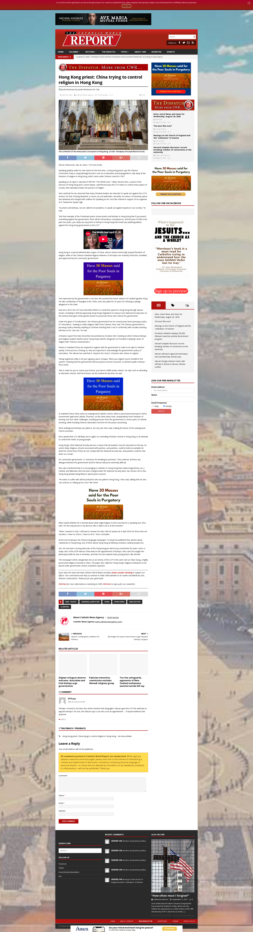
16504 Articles (113, 617)
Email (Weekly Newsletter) (69, 872)
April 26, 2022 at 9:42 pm (76, 702)
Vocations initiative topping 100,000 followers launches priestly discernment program (171, 336)
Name (61, 795)
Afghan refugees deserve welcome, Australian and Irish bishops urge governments (72, 681)
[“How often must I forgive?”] (172, 866)
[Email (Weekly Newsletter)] (188, 43)
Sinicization (134, 602)
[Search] (194, 37)
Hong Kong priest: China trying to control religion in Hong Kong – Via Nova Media (97, 736)
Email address (158, 387)
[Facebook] (179, 43)
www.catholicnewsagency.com (109, 621)
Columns (73, 52)
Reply (63, 719)
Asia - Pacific (71, 602)
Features (90, 52)
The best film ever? (163, 126)
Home (61, 52)
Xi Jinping (65, 607)
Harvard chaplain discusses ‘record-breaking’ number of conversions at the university (172, 149)
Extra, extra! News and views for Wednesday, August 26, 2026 (169, 115)
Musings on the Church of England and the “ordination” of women (172, 136)
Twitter (61, 868)
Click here (63, 584)
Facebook (62, 864)
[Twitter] (184, 43)
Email (61, 803)
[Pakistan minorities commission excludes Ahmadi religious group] (103, 664)
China (106, 602)
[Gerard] (107, 842)
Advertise (156, 52)
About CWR (140, 52)
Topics (124, 52)
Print (143, 95)
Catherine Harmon (160, 899)
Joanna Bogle (159, 141)
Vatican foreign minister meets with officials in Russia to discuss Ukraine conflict (170, 364)
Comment (63, 775)
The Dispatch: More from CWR (172, 105)
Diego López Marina (162, 155)
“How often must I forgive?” (170, 895)
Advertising (162, 921)
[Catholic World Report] (126, 47)
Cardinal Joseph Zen (90, 602)
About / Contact (126, 921)
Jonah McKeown (85, 89)
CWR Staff (158, 119)
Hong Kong (119, 602)
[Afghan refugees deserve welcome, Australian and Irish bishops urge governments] (73, 664)
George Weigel (160, 129)
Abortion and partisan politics (134, 841)
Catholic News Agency (84, 95)
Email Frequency (159, 402)
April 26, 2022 (67, 95)
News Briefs (63, 57)
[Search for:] (181, 36)
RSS (60, 876)
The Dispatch (108, 52)
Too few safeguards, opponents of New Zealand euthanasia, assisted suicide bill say (132, 681)
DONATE (126, 6)
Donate (171, 52)
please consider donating (122, 572)
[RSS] (192, 43)
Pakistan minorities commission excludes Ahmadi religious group (101, 680)
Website (62, 811)
